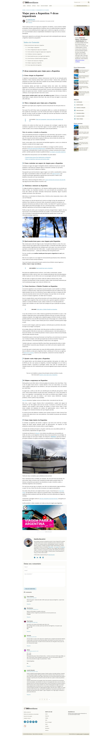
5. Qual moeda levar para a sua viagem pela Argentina (38, 56)
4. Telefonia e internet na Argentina (34, 54)
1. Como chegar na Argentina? (33, 47)
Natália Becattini (31, 19)
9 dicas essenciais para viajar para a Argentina (34, 45)
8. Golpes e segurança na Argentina (34, 62)
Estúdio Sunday (79, 734)
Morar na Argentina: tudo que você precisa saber (37, 159)
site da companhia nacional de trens (49, 498)
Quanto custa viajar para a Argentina (48, 374)
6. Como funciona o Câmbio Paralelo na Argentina (37, 58)
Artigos (34, 5)
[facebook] (34, 558)
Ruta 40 (37, 433)
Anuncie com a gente (28, 716)
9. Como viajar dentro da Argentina (34, 65)
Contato (46, 726)
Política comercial (27, 712)
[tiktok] (36, 722)
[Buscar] (89, 2)
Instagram (63, 547)
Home (24, 5)
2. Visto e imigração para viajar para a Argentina (37, 49)
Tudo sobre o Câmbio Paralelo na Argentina (47, 309)
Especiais (29, 5)
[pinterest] (33, 722)
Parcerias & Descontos (82, 5)
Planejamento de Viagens (42, 10)
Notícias (46, 730)
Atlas (38, 5)
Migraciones (50, 547)
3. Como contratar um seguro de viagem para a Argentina (39, 51)
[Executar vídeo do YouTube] (44, 517)
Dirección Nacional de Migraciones (36, 148)
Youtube (57, 547)
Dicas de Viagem (44, 5)
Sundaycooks (86, 734)
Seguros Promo (56, 173)
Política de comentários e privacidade (31, 714)
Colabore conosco (27, 718)
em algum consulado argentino (58, 152)
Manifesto (47, 728)
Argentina (30, 22)
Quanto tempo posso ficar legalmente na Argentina (38, 157)
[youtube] (43, 558)
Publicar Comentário (30, 588)
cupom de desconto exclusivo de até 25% (55, 179)
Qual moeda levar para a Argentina (44, 268)
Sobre (50, 5)
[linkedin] (37, 558)
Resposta (28, 604)
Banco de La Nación (29, 352)
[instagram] (40, 558)
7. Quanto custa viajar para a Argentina (35, 60)
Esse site (24, 400)
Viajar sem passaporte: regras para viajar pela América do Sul (46, 120)
